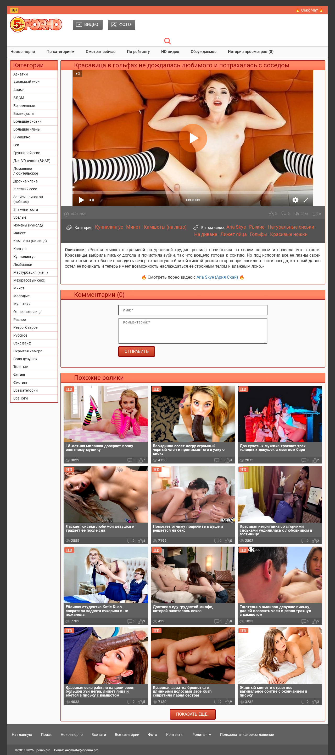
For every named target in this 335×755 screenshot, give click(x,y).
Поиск (46, 734)
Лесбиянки (22, 264)
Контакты (174, 734)
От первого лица (27, 312)
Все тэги (99, 734)
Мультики (22, 304)
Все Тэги (20, 398)
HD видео (170, 51)
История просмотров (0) (250, 51)
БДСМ (18, 98)
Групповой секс (26, 153)
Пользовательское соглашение (247, 734)
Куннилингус (24, 257)
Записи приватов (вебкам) (28, 199)
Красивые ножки (289, 234)
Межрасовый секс (29, 280)
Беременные (24, 106)
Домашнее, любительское (25, 170)
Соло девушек (25, 359)
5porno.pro (42, 750)
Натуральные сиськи (291, 227)
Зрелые (19, 217)
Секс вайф (22, 343)
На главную (22, 734)
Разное (19, 319)
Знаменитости (25, 209)
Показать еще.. (192, 714)
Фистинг (20, 382)
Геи (16, 145)
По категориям (60, 51)
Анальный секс (26, 82)
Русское (20, 335)
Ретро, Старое (25, 327)
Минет (18, 288)
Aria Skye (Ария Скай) (217, 277)
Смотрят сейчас (100, 51)
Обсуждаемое (203, 51)
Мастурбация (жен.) (30, 272)
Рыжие (257, 227)
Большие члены (27, 129)
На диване (205, 234)
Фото (152, 734)
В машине (21, 137)
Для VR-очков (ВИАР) (32, 161)
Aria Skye (236, 227)
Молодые (21, 296)
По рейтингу (138, 51)
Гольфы (258, 234)
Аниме (18, 90)
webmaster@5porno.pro (81, 750)
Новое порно (22, 51)
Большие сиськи (27, 121)
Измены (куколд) (28, 225)
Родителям (201, 734)
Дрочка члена (25, 181)
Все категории (25, 390)
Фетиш (19, 375)
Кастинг (20, 249)
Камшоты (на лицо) (30, 241)
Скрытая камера (27, 351)
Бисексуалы (23, 113)
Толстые (20, 367)
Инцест (19, 233)
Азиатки (20, 74)
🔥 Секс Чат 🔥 (309, 10)
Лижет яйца (233, 234)
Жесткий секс (25, 189)
